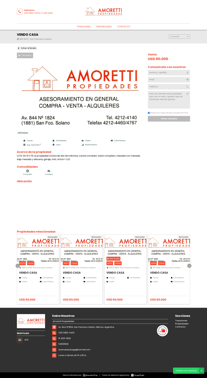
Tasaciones (84, 26)
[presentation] (18, 266)
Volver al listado (28, 48)
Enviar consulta (169, 118)
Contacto (123, 26)
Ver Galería (27, 55)
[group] (81, 94)
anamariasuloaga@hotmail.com (74, 349)
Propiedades (104, 26)
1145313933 (63, 344)
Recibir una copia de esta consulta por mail (169, 113)
